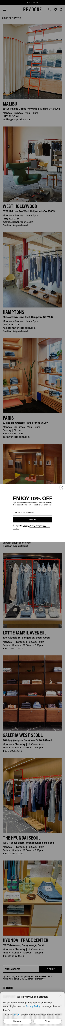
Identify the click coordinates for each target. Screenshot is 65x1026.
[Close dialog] (61, 487)
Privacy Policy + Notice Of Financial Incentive (31, 528)
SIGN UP (32, 519)
